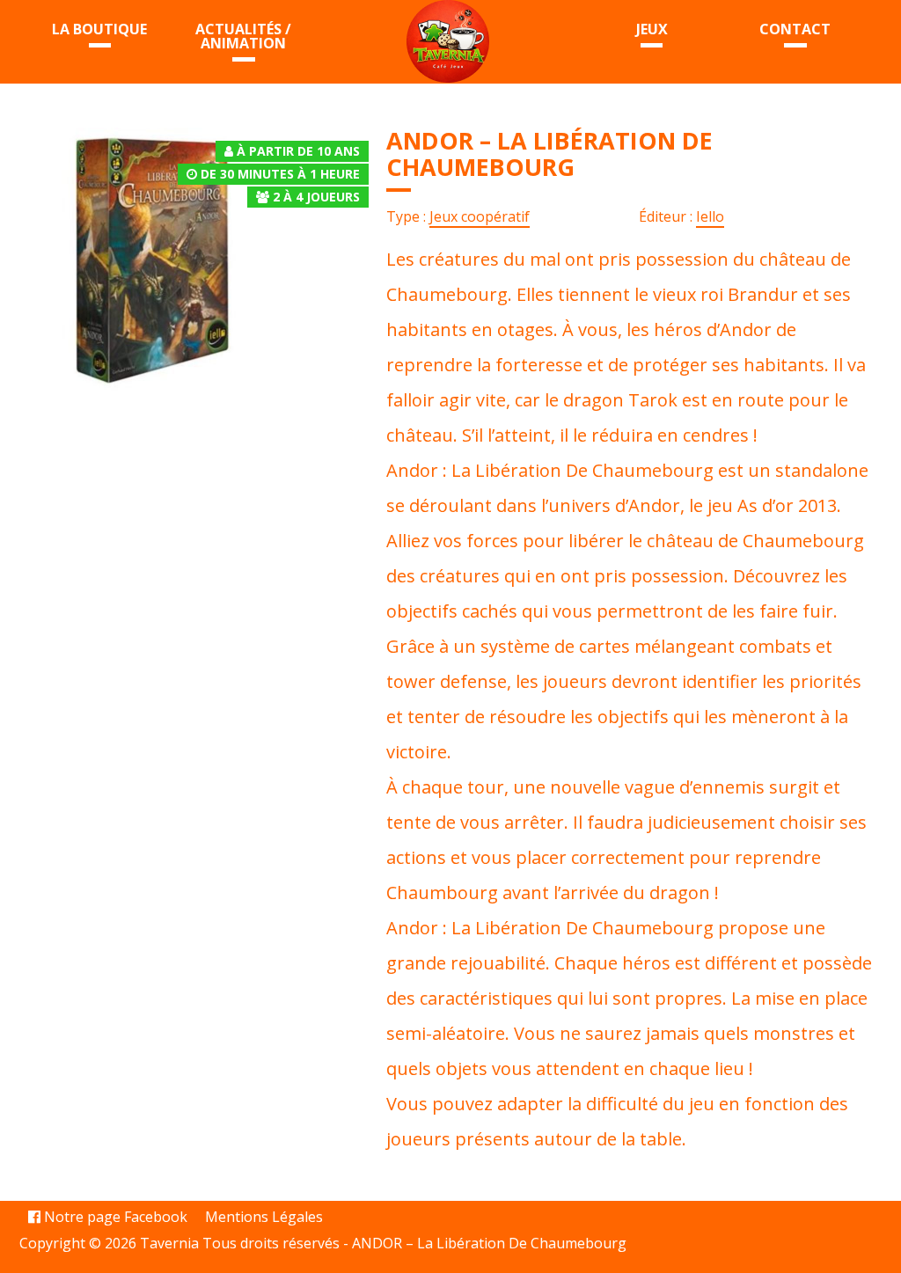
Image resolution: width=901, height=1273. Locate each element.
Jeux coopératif (479, 216)
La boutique (99, 29)
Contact (795, 29)
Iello (710, 216)
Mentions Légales (264, 1216)
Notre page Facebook (113, 1216)
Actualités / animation (243, 36)
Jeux (652, 29)
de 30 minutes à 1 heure (280, 173)
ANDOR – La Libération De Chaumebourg (489, 1243)
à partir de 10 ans (298, 151)
